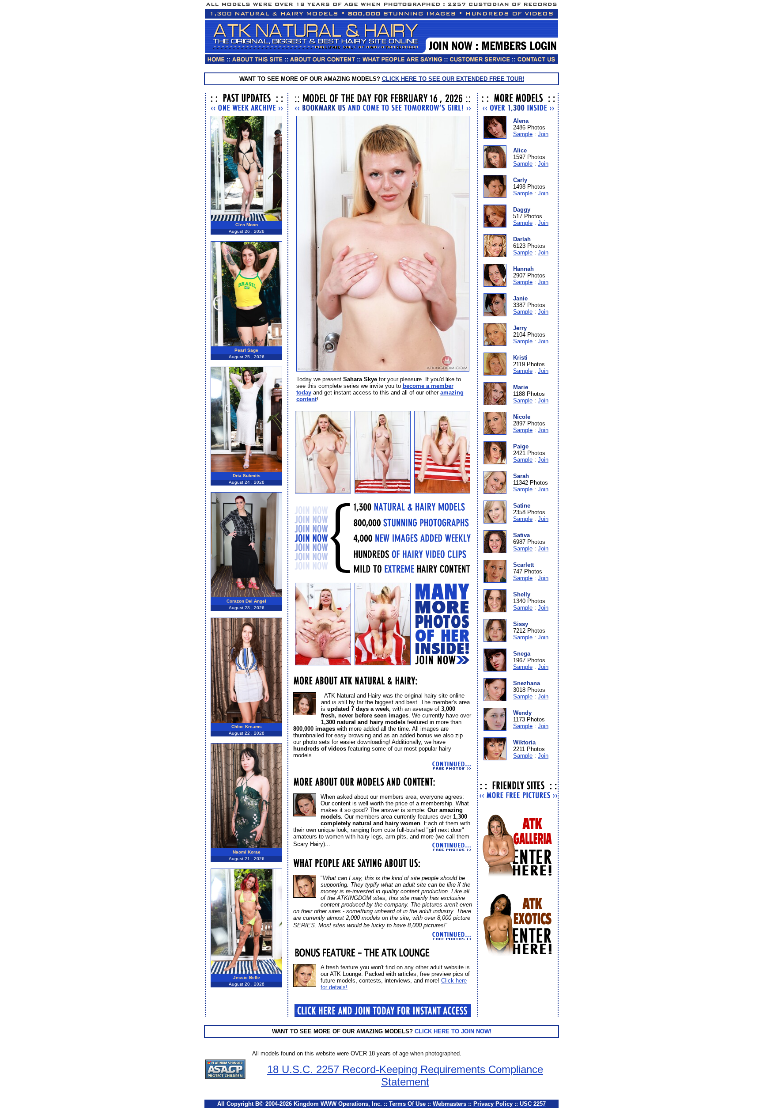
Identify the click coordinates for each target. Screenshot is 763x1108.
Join (543, 134)
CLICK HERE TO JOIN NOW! (453, 1031)
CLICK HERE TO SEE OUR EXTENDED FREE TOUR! (453, 79)
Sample (523, 134)
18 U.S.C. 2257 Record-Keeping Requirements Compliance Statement (405, 1075)
